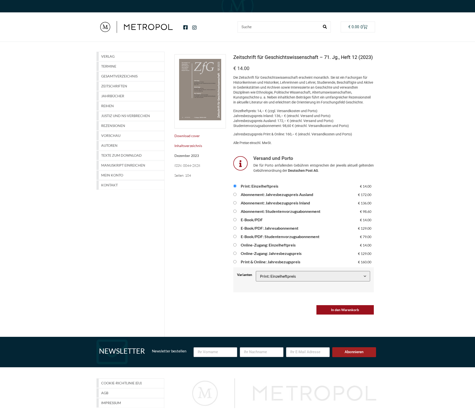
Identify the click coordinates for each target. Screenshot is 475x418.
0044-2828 (191, 165)
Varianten (244, 274)
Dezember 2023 (186, 155)
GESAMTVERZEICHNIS (119, 76)
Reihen (107, 106)
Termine (108, 66)
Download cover (187, 136)
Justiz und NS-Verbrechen (125, 116)
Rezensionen (113, 125)
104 (188, 175)
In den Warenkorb (345, 310)
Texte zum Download (121, 155)
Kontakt (109, 185)
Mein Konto (112, 175)
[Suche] (325, 27)
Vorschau (110, 135)
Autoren (109, 145)
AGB (104, 393)
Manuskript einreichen (123, 165)
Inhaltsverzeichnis (188, 146)
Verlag (108, 56)
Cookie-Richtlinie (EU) (121, 383)
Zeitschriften (114, 86)
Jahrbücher (112, 96)
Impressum (111, 403)
